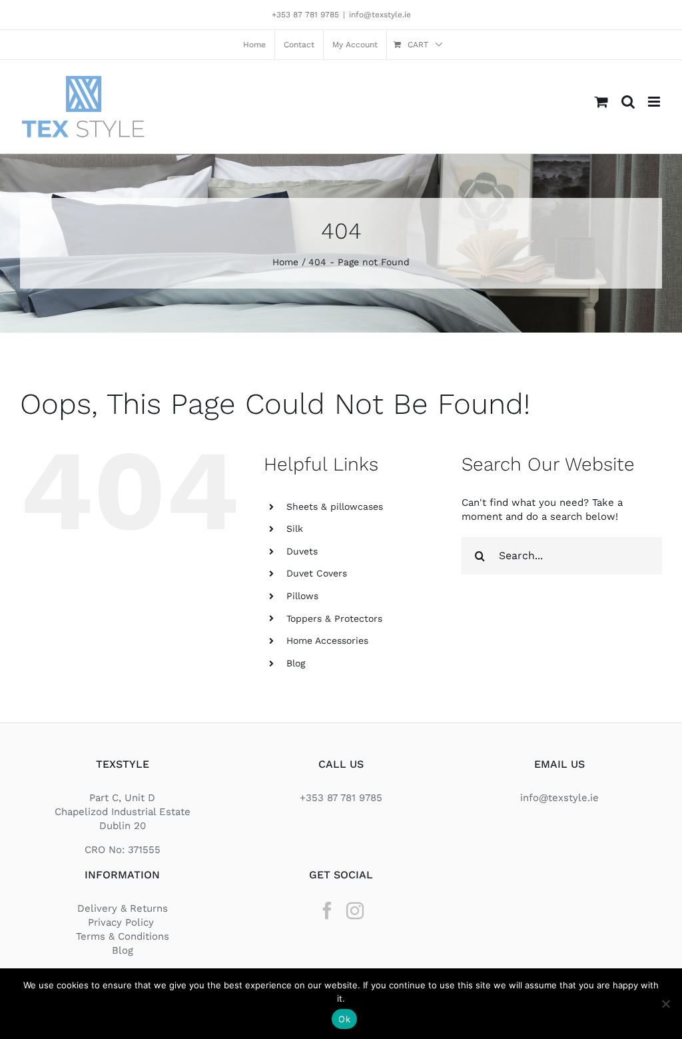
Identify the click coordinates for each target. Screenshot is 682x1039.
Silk (294, 528)
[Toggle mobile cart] (601, 102)
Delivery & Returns (122, 908)
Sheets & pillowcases (334, 506)
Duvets (302, 551)
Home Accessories (327, 640)
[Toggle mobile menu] (655, 102)
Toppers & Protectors (334, 618)
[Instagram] (355, 910)
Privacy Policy (122, 922)
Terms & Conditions (122, 936)
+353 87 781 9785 (305, 14)
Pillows (302, 595)
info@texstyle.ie (380, 14)
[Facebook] (327, 910)
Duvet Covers (316, 573)
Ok (344, 1019)
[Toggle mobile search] (628, 102)
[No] (665, 1003)
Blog (295, 663)
